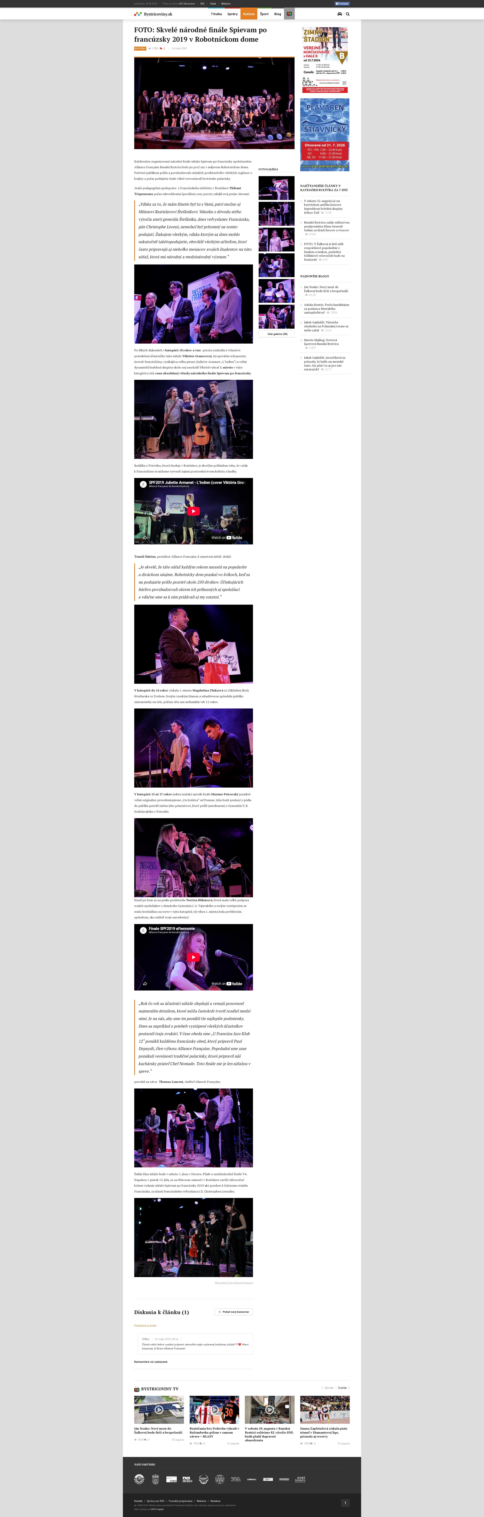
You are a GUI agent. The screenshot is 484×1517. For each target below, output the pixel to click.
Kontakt (138, 1501)
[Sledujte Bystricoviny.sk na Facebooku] (342, 4)
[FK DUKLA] (155, 1483)
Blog (277, 14)
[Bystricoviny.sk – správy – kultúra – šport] (168, 14)
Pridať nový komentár (236, 1312)
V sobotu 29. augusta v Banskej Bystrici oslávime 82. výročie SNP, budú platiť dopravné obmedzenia (269, 1434)
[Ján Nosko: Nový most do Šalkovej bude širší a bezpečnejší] (159, 1410)
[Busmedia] (284, 1483)
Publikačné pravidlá (145, 1325)
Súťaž (213, 3)
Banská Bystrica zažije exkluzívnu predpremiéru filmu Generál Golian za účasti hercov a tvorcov (327, 226)
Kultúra (248, 14)
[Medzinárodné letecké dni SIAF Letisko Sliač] (204, 1483)
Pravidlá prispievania (180, 1501)
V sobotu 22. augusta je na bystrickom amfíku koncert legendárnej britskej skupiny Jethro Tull (323, 207)
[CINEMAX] (252, 1483)
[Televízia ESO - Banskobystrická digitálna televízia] (268, 1483)
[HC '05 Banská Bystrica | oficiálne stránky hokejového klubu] (139, 1483)
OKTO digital (157, 1509)
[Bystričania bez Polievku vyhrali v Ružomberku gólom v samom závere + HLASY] (214, 1410)
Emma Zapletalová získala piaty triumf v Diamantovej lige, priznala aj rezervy (323, 1432)
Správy (232, 14)
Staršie (342, 1388)
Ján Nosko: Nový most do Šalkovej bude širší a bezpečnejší (326, 289)
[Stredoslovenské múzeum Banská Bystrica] (171, 1483)
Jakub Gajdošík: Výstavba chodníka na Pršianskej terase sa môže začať (326, 326)
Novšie (329, 1388)
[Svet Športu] (300, 1483)
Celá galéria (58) (278, 334)
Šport (264, 14)
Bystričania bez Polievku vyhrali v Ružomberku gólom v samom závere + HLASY (214, 1432)
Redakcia (215, 1501)
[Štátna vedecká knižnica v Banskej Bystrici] (220, 1483)
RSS (203, 3)
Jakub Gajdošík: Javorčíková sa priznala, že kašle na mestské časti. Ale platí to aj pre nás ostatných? (324, 363)
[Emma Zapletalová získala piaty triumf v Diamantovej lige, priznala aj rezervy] (325, 1410)
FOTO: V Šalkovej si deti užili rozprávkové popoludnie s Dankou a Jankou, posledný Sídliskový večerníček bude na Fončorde (324, 252)
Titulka (216, 14)
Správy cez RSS (155, 1501)
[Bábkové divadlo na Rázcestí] (236, 1483)
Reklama (225, 3)
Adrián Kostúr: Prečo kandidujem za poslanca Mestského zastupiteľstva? (326, 309)
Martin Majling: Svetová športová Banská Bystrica (321, 342)
